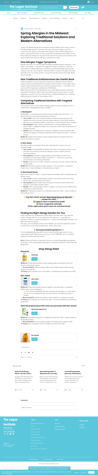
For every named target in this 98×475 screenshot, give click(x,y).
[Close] (96, 472)
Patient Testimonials (34, 18)
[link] (82, 7)
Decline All (83, 472)
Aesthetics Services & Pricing (38, 437)
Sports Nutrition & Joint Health (38, 448)
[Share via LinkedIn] (29, 352)
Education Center (35, 432)
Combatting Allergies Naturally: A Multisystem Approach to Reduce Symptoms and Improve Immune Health (73, 373)
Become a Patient (35, 434)
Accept (91, 472)
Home (32, 426)
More (71, 18)
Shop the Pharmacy (36, 440)
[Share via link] (32, 352)
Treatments (23, 18)
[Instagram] (8, 434)
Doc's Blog (33, 446)
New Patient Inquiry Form (37, 443)
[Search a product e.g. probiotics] (65, 7)
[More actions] (76, 29)
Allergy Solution (25, 347)
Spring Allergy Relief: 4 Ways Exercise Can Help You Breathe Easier (48, 373)
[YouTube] (10, 434)
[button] (83, 18)
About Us (57, 423)
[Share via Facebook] (21, 352)
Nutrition (65, 18)
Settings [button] (77, 472)
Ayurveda (44, 18)
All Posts (15, 18)
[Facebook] (5, 434)
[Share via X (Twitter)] (25, 352)
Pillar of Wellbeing (55, 18)
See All (83, 365)
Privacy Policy (9, 473)
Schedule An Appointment (37, 423)
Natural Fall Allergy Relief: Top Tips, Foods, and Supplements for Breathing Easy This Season (23, 373)
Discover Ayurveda (35, 429)
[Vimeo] (13, 434)
